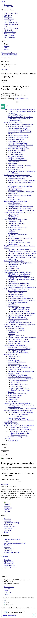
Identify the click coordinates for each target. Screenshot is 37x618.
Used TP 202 (18, 416)
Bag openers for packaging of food (19, 242)
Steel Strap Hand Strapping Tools (18, 149)
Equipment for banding (11, 523)
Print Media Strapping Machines (18, 137)
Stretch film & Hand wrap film (17, 394)
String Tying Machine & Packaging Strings (17, 212)
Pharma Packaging (14, 401)
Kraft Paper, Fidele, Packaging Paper (19, 367)
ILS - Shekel (8, 30)
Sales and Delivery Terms (12, 539)
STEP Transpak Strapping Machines (19, 165)
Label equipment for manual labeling (19, 349)
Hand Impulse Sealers (15, 222)
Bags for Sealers (13, 233)
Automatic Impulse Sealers (16, 223)
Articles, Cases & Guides (11, 552)
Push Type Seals (16, 386)
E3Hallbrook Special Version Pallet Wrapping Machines (19, 120)
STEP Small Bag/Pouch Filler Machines (20, 323)
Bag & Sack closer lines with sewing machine (22, 253)
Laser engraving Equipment (16, 351)
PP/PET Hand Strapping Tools (17, 143)
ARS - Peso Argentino (11, 13)
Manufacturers (9, 587)
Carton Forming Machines (16, 330)
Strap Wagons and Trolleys (16, 150)
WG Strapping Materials (15, 156)
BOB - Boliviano (9, 19)
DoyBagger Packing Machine (20, 308)
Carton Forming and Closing (13, 326)
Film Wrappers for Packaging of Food (20, 238)
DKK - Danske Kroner (11, 24)
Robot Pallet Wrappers (15, 190)
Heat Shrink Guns (13, 268)
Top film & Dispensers (15, 188)
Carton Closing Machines (16, 328)
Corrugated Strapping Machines (18, 135)
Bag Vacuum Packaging (11, 424)
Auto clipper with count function (18, 319)
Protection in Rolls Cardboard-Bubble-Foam (22, 338)
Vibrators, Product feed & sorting (18, 283)
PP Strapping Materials (15, 152)
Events (6, 532)
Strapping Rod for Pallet (15, 167)
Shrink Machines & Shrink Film (14, 261)
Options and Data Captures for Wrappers (21, 192)
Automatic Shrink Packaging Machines (20, 263)
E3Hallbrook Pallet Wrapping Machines (20, 117)
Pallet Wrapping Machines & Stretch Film (17, 175)
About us (7, 541)
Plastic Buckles (15, 382)
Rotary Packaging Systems (16, 296)
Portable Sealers (13, 244)
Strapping (7, 519)
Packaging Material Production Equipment (17, 403)
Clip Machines (12, 259)
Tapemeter (11, 334)
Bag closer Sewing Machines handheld (20, 250)
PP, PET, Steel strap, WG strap (17, 375)
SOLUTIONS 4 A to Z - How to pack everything (19, 425)
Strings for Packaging (15, 396)
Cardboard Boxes (13, 360)
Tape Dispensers (13, 332)
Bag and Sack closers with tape (17, 235)
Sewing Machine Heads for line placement (21, 255)
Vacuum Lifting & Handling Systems (19, 285)
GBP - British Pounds (11, 28)
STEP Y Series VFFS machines (17, 317)
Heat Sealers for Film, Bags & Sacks (15, 220)
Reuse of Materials (14, 343)
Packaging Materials (10, 354)
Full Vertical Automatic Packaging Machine (21, 300)
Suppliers (7, 589)
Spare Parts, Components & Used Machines (18, 411)
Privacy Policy (8, 549)
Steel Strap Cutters (14, 169)
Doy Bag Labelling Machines (20, 309)
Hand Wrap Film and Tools (16, 179)
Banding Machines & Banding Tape (15, 201)
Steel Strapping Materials (16, 158)
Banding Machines (14, 203)
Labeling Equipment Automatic (17, 347)
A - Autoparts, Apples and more (18, 427)
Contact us (7, 592)
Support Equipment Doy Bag (20, 311)
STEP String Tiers (13, 214)
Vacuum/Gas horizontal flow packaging (20, 298)
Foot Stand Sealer (13, 225)
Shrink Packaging (9, 526)
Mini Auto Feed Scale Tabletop (17, 302)
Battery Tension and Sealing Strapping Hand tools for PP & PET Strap (20, 146)
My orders (7, 560)
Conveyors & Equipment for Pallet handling (21, 280)
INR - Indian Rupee (10, 32)
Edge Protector (12, 164)
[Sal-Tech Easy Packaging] (9, 53)
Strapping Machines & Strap (13, 122)
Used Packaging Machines (19, 414)
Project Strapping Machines (16, 141)
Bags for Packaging (14, 356)
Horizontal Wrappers (14, 199)
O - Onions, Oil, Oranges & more (18, 437)
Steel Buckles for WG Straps (20, 388)
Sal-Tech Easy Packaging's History (15, 543)
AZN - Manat (8, 17)
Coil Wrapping (12, 193)
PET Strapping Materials (15, 154)
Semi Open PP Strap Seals (19, 381)
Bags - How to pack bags (19, 435)
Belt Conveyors (12, 281)
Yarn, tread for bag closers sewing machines (22, 251)
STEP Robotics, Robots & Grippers (19, 276)
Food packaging (13, 440)
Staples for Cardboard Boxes (20, 390)
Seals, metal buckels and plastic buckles (20, 379)
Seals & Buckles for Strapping (17, 160)
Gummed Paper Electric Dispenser (18, 341)
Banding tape (12, 358)
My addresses (8, 564)
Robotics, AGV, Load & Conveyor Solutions (17, 272)
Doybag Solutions (13, 306)
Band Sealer (11, 231)
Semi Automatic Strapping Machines (19, 126)
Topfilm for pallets (14, 397)
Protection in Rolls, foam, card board (19, 377)
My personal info (9, 565)
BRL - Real (7, 21)
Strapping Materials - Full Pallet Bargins (20, 124)
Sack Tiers (11, 237)
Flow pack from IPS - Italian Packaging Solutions (19, 324)
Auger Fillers (12, 304)
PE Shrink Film (12, 266)
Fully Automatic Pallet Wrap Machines (20, 186)
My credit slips (8, 562)
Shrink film (11, 392)
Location (7, 547)
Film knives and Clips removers (17, 366)
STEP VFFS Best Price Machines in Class (20, 315)
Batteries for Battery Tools (16, 418)
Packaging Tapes (13, 373)
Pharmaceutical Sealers (15, 240)
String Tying (8, 524)
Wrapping (7, 521)
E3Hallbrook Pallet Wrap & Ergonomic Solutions (19, 109)
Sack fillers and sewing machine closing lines (22, 257)
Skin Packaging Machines (12, 270)
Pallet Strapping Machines (16, 139)
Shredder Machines (10, 422)
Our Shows (7, 545)
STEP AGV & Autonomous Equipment (19, 274)
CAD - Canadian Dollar (11, 22)
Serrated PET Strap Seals (19, 384)
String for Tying (13, 218)
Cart (9, 55)
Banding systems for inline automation (20, 207)
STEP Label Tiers (13, 216)
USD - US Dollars (9, 37)
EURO (6, 26)
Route (6, 591)
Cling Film (7, 439)
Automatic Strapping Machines (17, 128)
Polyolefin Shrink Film (14, 265)
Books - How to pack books (20, 433)
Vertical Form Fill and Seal (16, 293)
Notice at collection (9, 615)
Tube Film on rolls (13, 399)
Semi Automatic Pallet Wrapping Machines (21, 180)
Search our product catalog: (11, 479)
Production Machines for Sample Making (21, 405)
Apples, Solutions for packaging (21, 429)
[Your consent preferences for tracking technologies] (34, 615)
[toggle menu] (3, 106)
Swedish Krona (9, 36)
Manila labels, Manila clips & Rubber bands (21, 371)
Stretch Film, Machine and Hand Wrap (20, 177)
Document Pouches (14, 364)
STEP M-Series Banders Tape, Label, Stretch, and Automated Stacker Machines (21, 209)
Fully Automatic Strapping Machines (19, 130)
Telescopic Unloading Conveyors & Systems (22, 287)
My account (4, 556)
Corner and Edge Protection (17, 362)
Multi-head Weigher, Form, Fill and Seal (16, 289)
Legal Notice (8, 550)
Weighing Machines (14, 321)
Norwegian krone (10, 34)
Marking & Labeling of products (14, 345)
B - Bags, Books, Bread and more (18, 431)
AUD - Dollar (8, 15)
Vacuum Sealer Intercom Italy (17, 227)
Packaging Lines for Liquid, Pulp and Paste (21, 313)
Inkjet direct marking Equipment (18, 353)
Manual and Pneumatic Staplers (18, 339)
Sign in (3, 2)
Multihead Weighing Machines (17, 291)
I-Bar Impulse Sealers (14, 229)
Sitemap (6, 594)
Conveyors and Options (15, 295)
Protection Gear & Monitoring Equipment (21, 420)
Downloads (7, 530)
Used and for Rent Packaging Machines (20, 412)
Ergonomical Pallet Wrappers (17, 115)
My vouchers (8, 567)
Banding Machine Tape (15, 205)
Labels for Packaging (14, 369)
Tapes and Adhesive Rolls (16, 336)
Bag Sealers (8, 528)
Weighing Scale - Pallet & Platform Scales (21, 278)
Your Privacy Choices (14, 612)
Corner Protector (13, 162)
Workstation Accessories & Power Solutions (22, 409)
